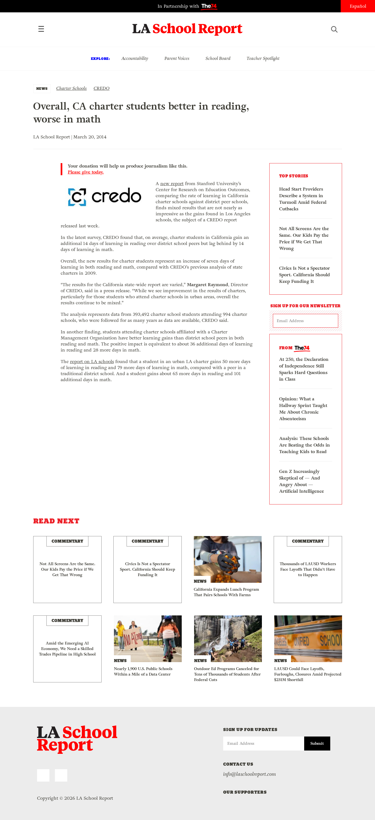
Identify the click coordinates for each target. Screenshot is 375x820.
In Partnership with (179, 6)
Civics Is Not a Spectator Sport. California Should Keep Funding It (304, 275)
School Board (218, 58)
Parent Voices (176, 58)
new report (172, 183)
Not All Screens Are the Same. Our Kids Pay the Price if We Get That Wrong (304, 238)
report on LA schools (92, 361)
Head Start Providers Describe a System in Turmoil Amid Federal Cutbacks (302, 199)
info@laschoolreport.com (249, 774)
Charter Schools (71, 88)
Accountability (134, 58)
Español (358, 6)
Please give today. (86, 172)
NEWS (42, 89)
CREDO (102, 88)
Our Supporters (245, 792)
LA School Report (187, 26)
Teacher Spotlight (263, 58)
